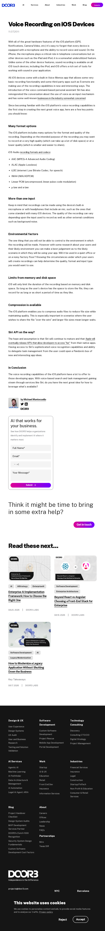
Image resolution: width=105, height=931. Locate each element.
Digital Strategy (78, 739)
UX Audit (12, 735)
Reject (63, 919)
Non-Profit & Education (81, 788)
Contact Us (97, 5)
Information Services (49, 793)
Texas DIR (44, 846)
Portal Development (49, 747)
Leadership (44, 821)
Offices (42, 817)
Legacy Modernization (20, 658)
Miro (41, 842)
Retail (42, 780)
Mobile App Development (51, 743)
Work (42, 761)
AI (11, 586)
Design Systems (16, 731)
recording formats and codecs (35, 152)
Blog (11, 807)
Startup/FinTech (78, 784)
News (42, 826)
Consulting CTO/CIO (79, 735)
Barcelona (83, 890)
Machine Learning (16, 772)
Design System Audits (18, 821)
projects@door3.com (18, 889)
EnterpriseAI (38, 586)
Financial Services (79, 767)
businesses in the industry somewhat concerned (61, 98)
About (42, 807)
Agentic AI (13, 767)
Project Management (80, 743)
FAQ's (42, 830)
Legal (73, 776)
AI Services (15, 761)
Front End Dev (46, 784)
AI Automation (15, 788)
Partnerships (47, 835)
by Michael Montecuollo (33, 399)
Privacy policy (46, 912)
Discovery (75, 731)
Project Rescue (46, 738)
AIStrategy (22, 586)
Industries (76, 761)
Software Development (67, 586)
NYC (57, 890)
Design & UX (15, 720)
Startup (43, 767)
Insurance (44, 788)
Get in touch (84, 524)
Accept (80, 919)
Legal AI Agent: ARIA (18, 792)
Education (44, 776)
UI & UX (43, 772)
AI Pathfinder (14, 776)
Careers (43, 813)
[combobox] (15, 464)
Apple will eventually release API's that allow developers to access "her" (51, 340)
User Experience (16, 726)
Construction (76, 780)
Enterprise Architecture (67, 591)
